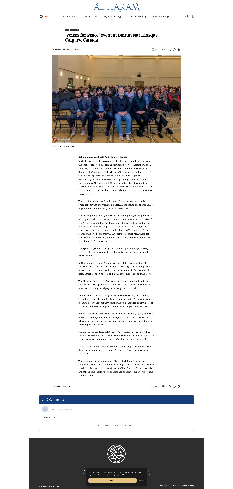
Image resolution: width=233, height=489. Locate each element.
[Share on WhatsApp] (174, 49)
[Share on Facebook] (179, 49)
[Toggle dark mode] (46, 16)
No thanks (141, 480)
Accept (112, 481)
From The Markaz (69, 16)
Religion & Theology (111, 16)
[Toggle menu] (41, 16)
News (67, 30)
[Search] (187, 16)
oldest (55, 417)
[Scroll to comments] (163, 49)
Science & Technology (137, 16)
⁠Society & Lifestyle (161, 16)
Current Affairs (90, 16)
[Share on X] (170, 49)
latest (46, 417)
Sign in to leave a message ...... (63, 409)
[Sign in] (193, 16)
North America (75, 30)
